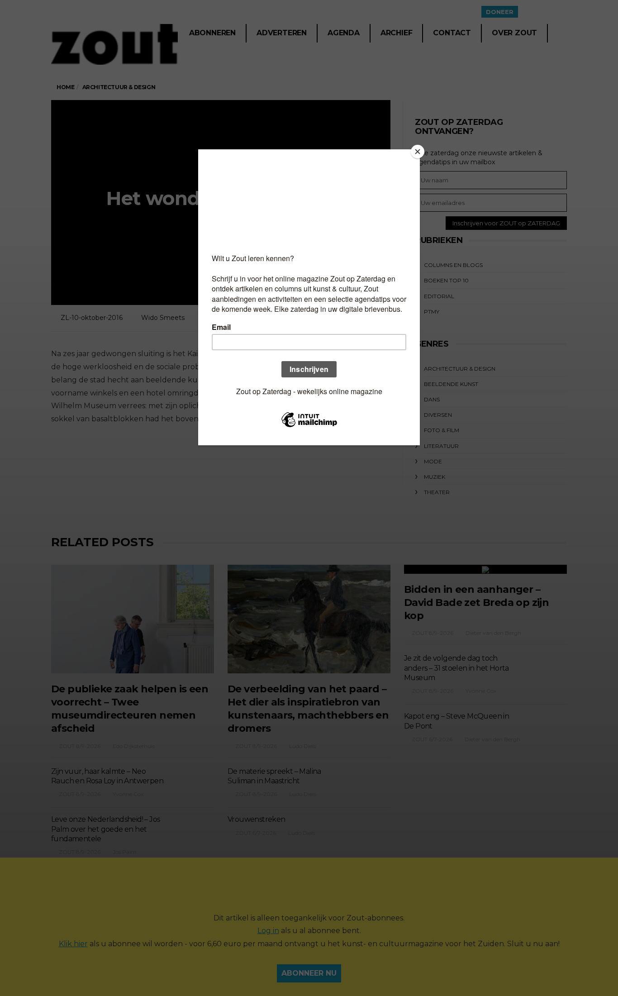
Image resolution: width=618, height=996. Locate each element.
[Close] (417, 151)
